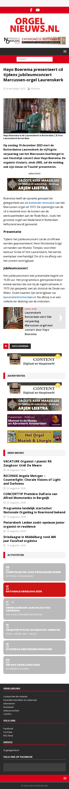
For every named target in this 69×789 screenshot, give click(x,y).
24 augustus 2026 (16, 470)
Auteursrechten (11, 710)
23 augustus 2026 (16, 488)
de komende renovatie (40, 203)
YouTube (7, 732)
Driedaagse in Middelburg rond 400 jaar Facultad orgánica (29, 539)
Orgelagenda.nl (11, 750)
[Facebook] (31, 10)
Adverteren (9, 703)
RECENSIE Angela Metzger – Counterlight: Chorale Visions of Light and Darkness (32, 480)
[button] (64, 51)
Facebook (8, 728)
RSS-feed (8, 735)
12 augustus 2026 (16, 545)
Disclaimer (8, 707)
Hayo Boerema (20, 346)
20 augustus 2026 (16, 502)
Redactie (35, 88)
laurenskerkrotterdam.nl (19, 297)
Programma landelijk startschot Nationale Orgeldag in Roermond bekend (34, 510)
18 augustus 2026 (16, 531)
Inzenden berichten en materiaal (20, 699)
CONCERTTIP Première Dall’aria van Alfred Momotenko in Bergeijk (30, 496)
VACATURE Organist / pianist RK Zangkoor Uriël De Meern (27, 463)
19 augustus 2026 (16, 516)
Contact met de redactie (15, 696)
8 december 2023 (16, 88)
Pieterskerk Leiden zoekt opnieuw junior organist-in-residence (34, 524)
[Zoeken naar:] (35, 58)
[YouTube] (38, 10)
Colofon (7, 713)
